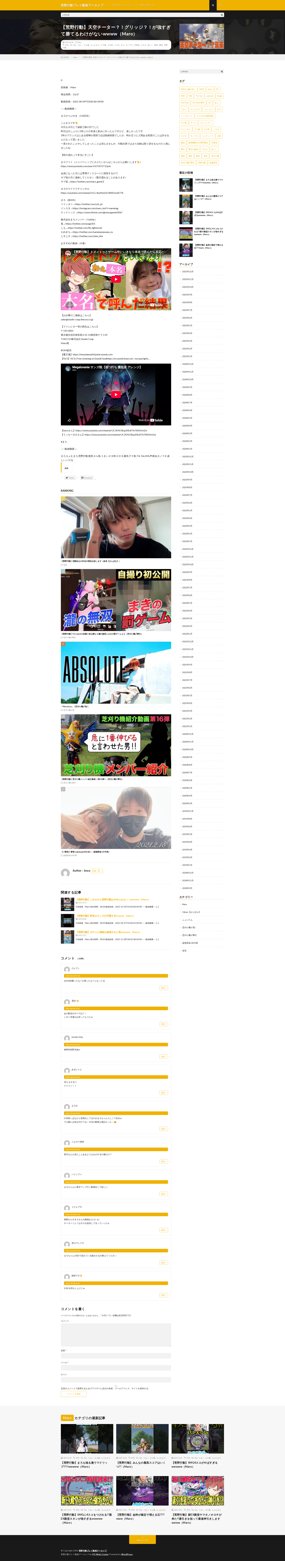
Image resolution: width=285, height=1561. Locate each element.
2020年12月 (188, 734)
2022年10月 (188, 564)
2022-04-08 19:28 (72, 1045)
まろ (122, 45)
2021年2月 (187, 718)
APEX (201, 89)
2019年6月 (187, 826)
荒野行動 (202, 162)
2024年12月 (188, 364)
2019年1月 (187, 865)
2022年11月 (188, 556)
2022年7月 (187, 587)
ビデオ (184, 136)
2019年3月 (187, 849)
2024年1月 (187, 449)
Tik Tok (73, 45)
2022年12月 (188, 549)
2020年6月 (187, 780)
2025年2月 (187, 348)
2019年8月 (187, 818)
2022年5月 (187, 603)
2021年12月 (188, 641)
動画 (183, 142)
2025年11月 (188, 279)
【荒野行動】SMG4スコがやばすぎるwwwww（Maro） (195, 1464)
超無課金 (213, 162)
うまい (80, 45)
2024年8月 (187, 395)
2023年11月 (188, 464)
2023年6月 (187, 502)
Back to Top (142, 1540)
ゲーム (193, 122)
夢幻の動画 (193, 149)
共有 (219, 136)
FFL (217, 89)
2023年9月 (187, 479)
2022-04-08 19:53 (72, 1149)
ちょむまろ (95, 45)
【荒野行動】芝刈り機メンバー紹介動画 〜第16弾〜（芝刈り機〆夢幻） (92, 779)
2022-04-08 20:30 (72, 1251)
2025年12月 (188, 271)
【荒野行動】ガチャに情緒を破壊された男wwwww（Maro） (108, 932)
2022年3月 (187, 618)
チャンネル (186, 129)
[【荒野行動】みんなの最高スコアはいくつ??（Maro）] (186, 201)
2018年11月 (188, 880)
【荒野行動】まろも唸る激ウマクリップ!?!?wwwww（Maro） (84, 1464)
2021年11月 (188, 649)
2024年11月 (188, 371)
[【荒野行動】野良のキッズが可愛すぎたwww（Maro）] (67, 920)
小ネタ (143, 45)
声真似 (137, 45)
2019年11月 (188, 811)
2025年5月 (187, 325)
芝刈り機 (215, 156)
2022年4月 (187, 610)
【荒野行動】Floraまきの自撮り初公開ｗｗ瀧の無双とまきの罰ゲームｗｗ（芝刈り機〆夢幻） (102, 634)
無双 (156, 45)
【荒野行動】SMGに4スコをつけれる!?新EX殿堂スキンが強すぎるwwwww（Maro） (208, 231)
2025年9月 (187, 294)
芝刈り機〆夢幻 (69, 637)
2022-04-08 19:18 (72, 976)
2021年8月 (187, 672)
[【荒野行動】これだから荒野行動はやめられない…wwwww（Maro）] (67, 904)
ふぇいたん (208, 109)
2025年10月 (188, 287)
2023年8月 (187, 487)
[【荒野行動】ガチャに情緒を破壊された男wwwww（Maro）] (67, 937)
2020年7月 (187, 772)
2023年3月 (187, 526)
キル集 (86, 45)
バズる (116, 45)
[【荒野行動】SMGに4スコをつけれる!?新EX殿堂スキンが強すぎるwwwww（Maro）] (186, 234)
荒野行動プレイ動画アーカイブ (93, 1550)
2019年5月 (187, 834)
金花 (65, 565)
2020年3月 (187, 803)
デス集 (103, 45)
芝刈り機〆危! (69, 710)
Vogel (219, 96)
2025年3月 (187, 341)
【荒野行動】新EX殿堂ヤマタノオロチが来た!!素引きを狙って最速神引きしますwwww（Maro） (197, 1518)
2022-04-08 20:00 (72, 1182)
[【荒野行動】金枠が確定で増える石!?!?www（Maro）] (186, 250)
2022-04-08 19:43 (72, 1077)
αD (209, 102)
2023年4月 (187, 518)
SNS (67, 45)
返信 (163, 988)
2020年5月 (187, 788)
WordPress (127, 1554)
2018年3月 (187, 888)
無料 (190, 156)
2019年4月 (187, 842)
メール (65, 1362)
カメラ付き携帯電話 (205, 116)
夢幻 (183, 149)
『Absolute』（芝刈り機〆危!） (75, 706)
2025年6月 (187, 317)
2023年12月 (188, 456)
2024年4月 (187, 425)
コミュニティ (206, 122)
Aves (210, 89)
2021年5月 (187, 695)
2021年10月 (188, 657)
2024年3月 (187, 433)
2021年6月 (187, 687)
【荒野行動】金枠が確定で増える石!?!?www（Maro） (140, 1516)
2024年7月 (187, 402)
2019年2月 (187, 857)
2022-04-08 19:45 (72, 1113)
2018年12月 (188, 872)
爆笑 (161, 45)
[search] (222, 15)
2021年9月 (187, 664)
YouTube (185, 102)
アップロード (187, 116)
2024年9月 (187, 387)
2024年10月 (188, 379)
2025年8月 (187, 302)
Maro (79, 42)
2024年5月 (187, 418)
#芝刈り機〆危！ (188, 89)
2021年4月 (187, 703)
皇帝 (206, 156)
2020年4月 (187, 795)
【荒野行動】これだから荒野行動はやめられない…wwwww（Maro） (113, 899)
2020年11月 (188, 741)
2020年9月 (187, 757)
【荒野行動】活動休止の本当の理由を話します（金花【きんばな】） (91, 561)
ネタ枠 (110, 45)
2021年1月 (187, 726)
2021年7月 (187, 680)
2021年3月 (187, 711)
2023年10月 (188, 472)
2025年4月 (187, 333)
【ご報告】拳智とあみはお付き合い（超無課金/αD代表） (85, 852)
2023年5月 (187, 510)
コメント (65, 1321)
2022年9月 (187, 572)
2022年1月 (187, 633)
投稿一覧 (96, 871)
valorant (209, 96)
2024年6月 (187, 410)
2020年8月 (187, 765)
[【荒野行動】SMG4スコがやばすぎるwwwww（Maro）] (186, 217)
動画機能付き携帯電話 (198, 142)
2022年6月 (187, 595)
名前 (63, 1350)
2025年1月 (187, 356)
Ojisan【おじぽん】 (191, 912)
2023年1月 (187, 541)
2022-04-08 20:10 (72, 1214)
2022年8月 (187, 580)
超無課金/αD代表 (70, 855)
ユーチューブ (207, 136)
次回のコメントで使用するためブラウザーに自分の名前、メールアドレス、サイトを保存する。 (105, 1388)
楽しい (150, 45)
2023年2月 (187, 533)
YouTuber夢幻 (198, 102)
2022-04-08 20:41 (72, 1283)
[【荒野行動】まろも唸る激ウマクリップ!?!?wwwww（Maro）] (186, 185)
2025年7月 (187, 310)
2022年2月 (187, 626)
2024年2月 (187, 441)
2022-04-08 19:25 (72, 1008)
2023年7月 (187, 495)
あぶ (216, 102)
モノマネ (129, 45)
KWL (183, 96)
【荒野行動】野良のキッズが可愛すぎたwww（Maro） (105, 915)
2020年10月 (188, 749)
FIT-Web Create (100, 1554)
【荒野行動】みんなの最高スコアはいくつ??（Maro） (141, 1464)
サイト (64, 1374)
